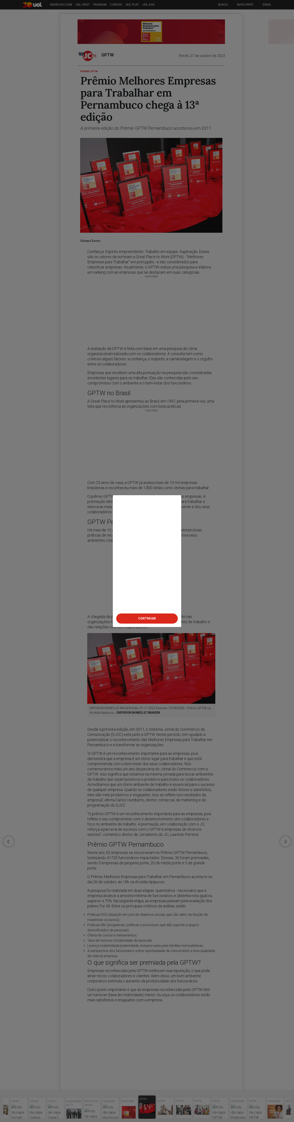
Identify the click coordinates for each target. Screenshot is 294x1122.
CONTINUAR (147, 618)
